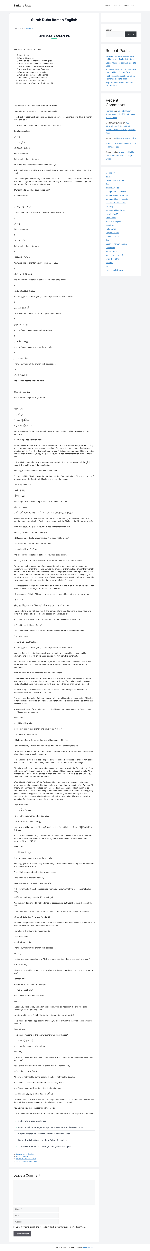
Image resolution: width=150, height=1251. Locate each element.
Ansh (108, 143)
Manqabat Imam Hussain (117, 199)
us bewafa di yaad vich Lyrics (32, 1121)
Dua (107, 184)
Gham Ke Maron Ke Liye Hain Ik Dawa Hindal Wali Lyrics (44, 1134)
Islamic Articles (112, 188)
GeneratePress (88, 1247)
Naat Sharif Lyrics (113, 221)
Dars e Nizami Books (115, 180)
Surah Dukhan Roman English (27, 1161)
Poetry (117, 5)
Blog (108, 176)
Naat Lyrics (111, 218)
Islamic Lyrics (129, 5)
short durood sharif (114, 255)
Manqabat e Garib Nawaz (117, 191)
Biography (110, 173)
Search (109, 30)
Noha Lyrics (111, 229)
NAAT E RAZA (112, 214)
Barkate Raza (22, 5)
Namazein (110, 111)
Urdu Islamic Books (114, 270)
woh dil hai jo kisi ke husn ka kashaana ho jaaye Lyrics (120, 155)
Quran (108, 240)
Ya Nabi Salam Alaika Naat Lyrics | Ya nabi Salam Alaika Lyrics (121, 114)
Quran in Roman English (25, 1154)
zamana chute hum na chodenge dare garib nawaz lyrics (45, 1146)
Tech (108, 266)
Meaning (109, 206)
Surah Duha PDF (22, 1156)
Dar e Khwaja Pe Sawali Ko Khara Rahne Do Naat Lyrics (44, 1140)
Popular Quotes (112, 233)
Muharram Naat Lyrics (115, 210)
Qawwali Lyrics (112, 236)
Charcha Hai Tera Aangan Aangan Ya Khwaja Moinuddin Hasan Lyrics (50, 1127)
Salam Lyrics (111, 251)
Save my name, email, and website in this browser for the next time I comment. (51, 1227)
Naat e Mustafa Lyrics (126, 138)
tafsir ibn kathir (112, 259)
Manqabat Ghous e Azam (117, 195)
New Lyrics (110, 225)
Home (107, 5)
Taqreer (109, 263)
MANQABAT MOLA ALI (116, 203)
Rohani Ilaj (110, 248)
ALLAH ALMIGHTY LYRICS (26, 1159)
